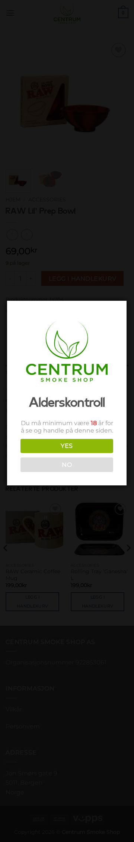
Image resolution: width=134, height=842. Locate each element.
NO (67, 464)
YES (67, 445)
